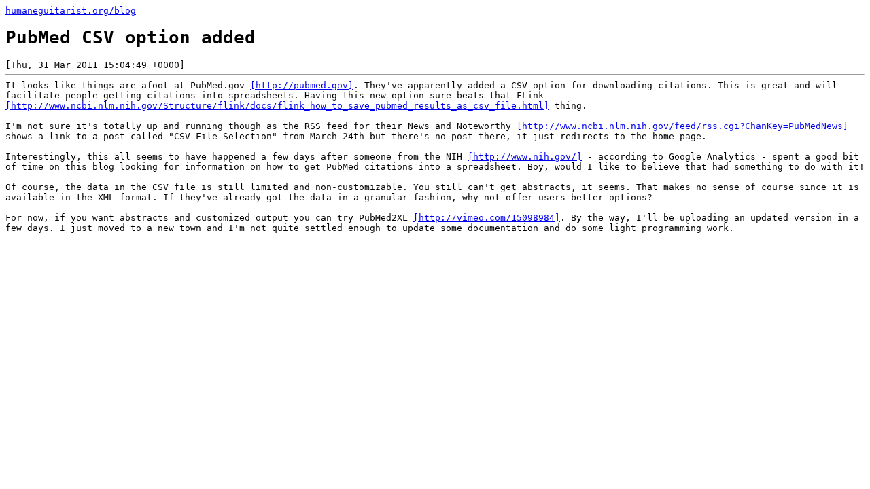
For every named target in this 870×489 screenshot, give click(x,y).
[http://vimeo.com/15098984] (486, 218)
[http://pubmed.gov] (301, 85)
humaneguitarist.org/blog (70, 10)
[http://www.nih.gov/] (525, 156)
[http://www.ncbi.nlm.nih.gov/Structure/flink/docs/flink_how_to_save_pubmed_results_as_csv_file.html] (277, 106)
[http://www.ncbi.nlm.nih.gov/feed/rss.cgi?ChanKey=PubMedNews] (682, 126)
